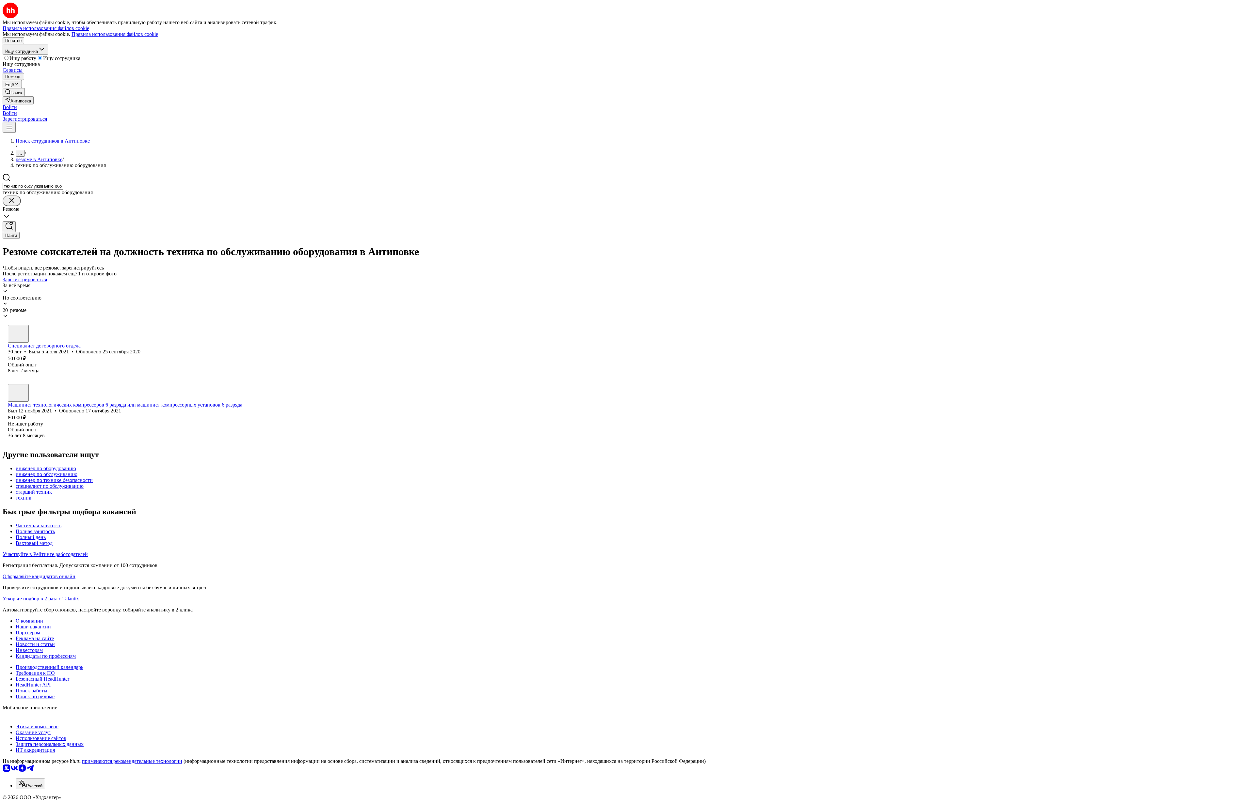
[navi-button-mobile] (9, 127)
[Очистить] (12, 200)
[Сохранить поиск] (9, 226)
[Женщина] (18, 334)
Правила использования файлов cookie (115, 34)
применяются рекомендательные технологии (132, 761)
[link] (14, 92)
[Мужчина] (18, 393)
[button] (10, 107)
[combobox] (33, 186)
